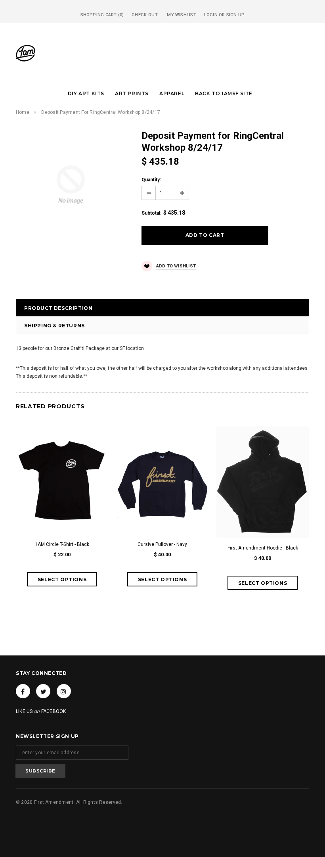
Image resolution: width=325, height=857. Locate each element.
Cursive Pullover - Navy (162, 544)
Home (22, 112)
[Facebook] (23, 691)
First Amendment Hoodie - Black (263, 548)
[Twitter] (43, 691)
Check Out (145, 14)
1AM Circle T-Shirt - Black (62, 544)
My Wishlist (181, 14)
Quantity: (151, 180)
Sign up (235, 14)
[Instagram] (64, 691)
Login (211, 14)
